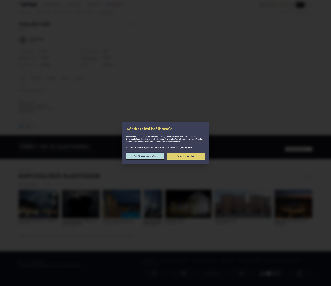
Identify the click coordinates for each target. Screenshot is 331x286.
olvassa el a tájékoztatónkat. (180, 147)
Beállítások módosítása (145, 156)
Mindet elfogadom (185, 156)
